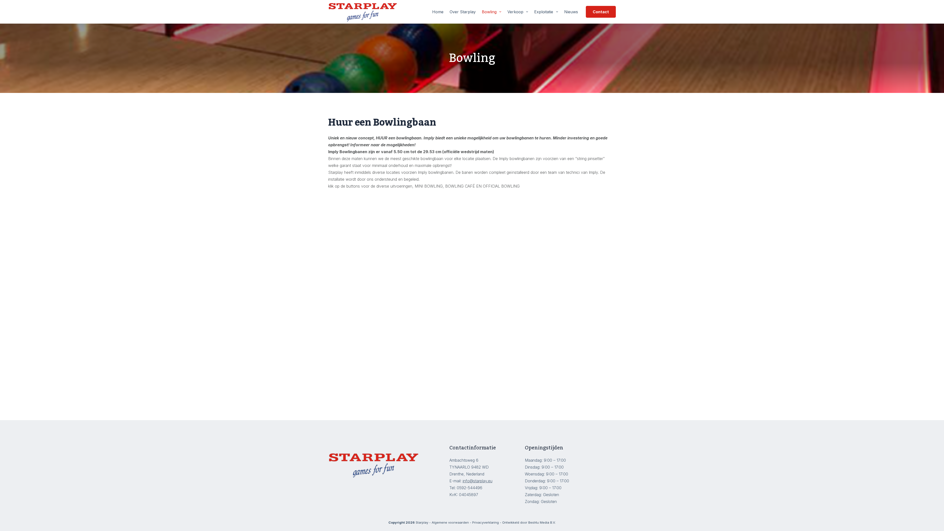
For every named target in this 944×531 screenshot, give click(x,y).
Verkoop (515, 11)
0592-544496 (470, 487)
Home (437, 11)
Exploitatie (543, 11)
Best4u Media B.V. (542, 522)
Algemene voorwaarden (450, 522)
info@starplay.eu (477, 480)
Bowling (489, 11)
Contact (601, 11)
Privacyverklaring (485, 522)
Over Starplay (463, 11)
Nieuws (571, 11)
